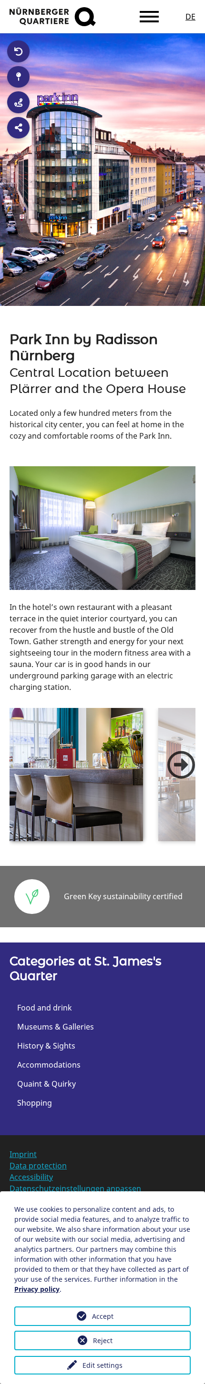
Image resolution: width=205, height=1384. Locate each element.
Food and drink (44, 1007)
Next (181, 765)
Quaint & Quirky (46, 1084)
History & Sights (46, 1045)
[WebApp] (53, 16)
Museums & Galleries (55, 1026)
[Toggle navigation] (149, 17)
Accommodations (49, 1065)
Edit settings (102, 1365)
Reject (103, 1340)
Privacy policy (37, 1289)
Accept (102, 1316)
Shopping (34, 1103)
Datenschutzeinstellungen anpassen (75, 1188)
